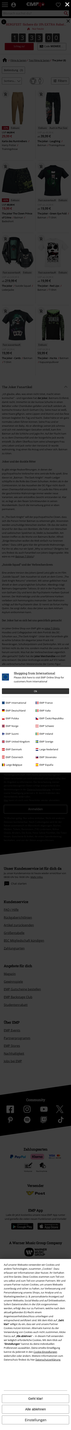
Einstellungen (35, 1420)
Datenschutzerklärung (47, 1359)
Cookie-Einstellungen (45, 1352)
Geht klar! (35, 1399)
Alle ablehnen (35, 1409)
